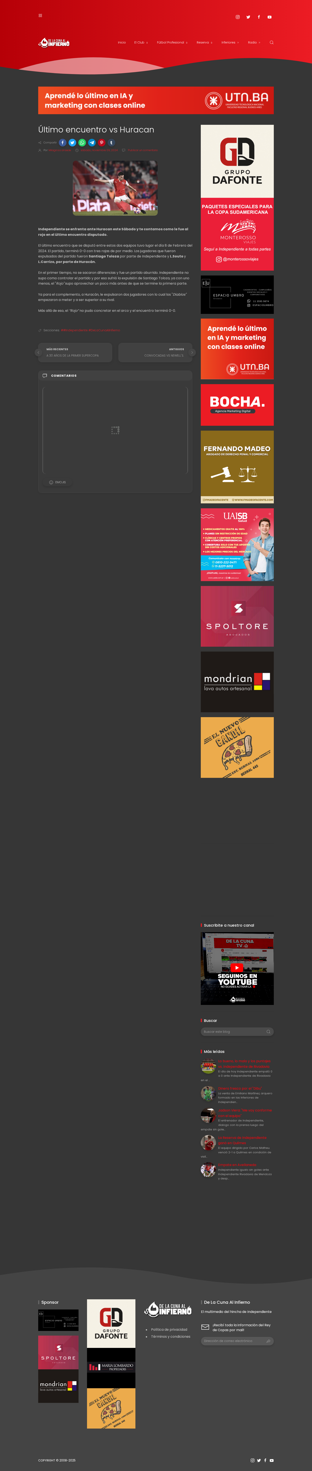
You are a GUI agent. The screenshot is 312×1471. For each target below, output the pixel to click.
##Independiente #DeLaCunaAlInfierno (90, 330)
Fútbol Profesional (170, 42)
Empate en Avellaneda (237, 1164)
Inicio (122, 42)
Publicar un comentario (142, 150)
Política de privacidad (169, 1329)
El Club (139, 42)
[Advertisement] (237, 807)
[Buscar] (272, 42)
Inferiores (228, 42)
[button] (62, 142)
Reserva (203, 42)
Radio (252, 42)
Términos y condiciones (170, 1336)
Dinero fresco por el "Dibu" (240, 1088)
